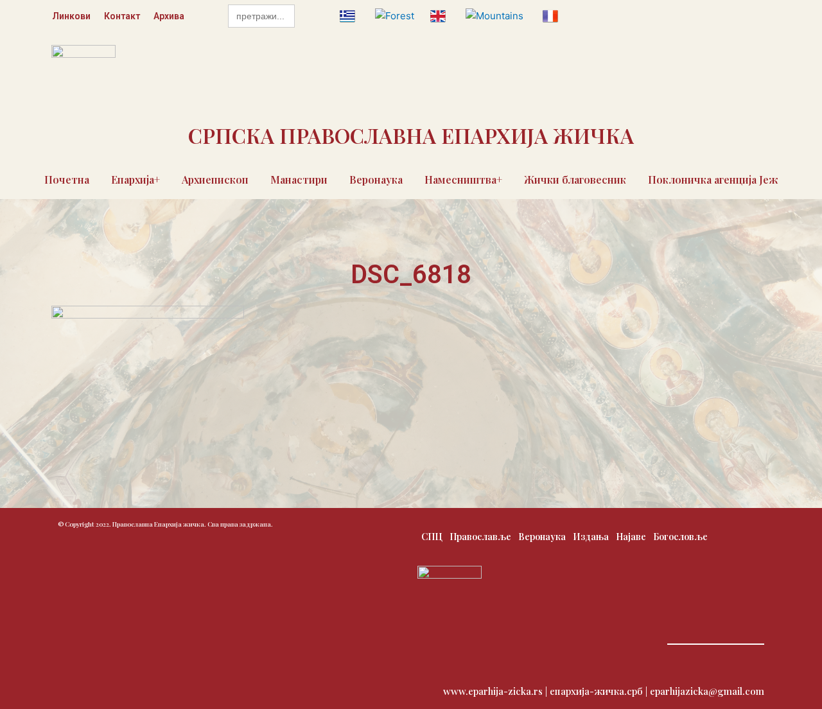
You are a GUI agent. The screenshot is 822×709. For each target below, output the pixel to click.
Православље (480, 536)
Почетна (66, 179)
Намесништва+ (463, 179)
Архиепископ (215, 179)
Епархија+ (135, 179)
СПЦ (431, 536)
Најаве (631, 536)
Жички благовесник (575, 179)
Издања (591, 536)
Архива (168, 16)
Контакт (122, 16)
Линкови (71, 16)
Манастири (299, 179)
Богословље (680, 536)
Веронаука (376, 179)
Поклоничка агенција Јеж (713, 179)
